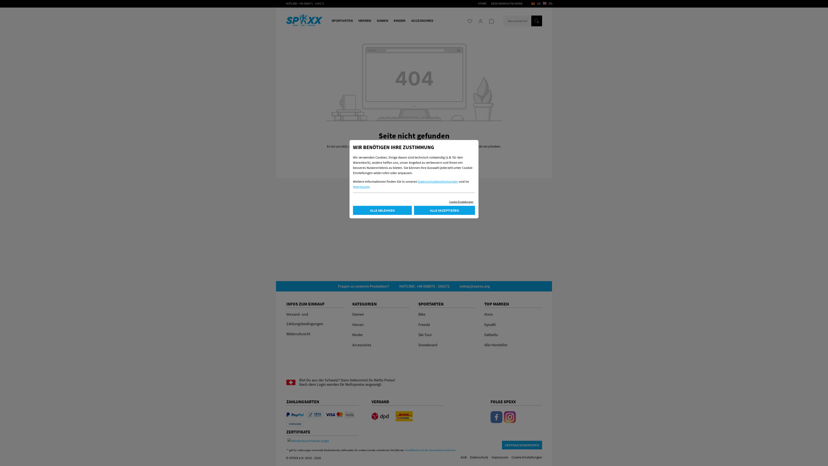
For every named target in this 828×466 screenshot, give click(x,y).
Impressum (361, 186)
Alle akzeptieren (444, 210)
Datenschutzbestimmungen (438, 181)
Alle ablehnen (382, 210)
